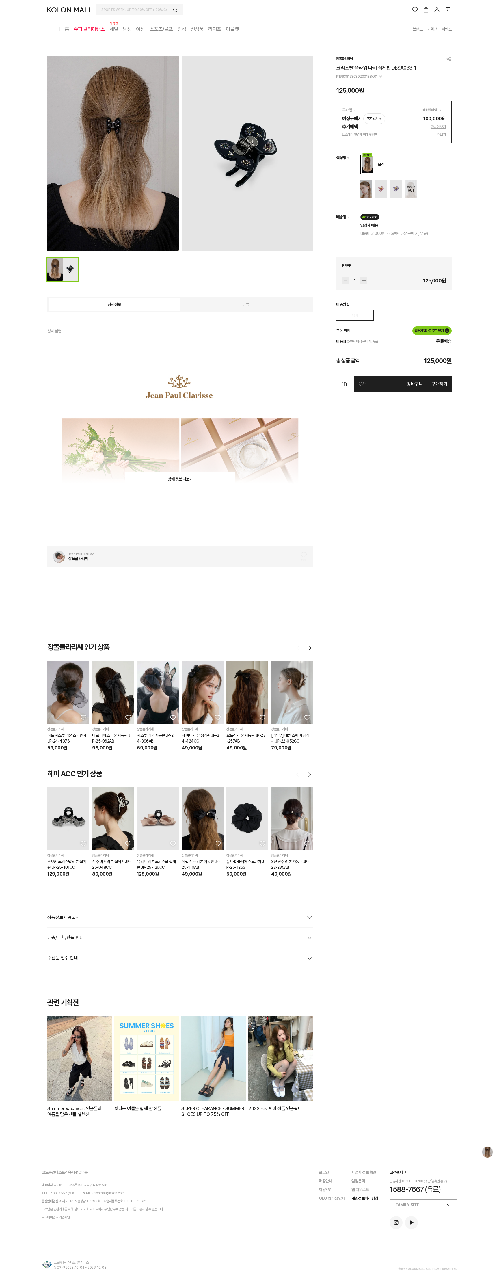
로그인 (324, 1172)
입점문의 (358, 1181)
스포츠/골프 (161, 29)
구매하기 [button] (439, 384)
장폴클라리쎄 (344, 59)
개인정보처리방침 (364, 1198)
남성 (127, 29)
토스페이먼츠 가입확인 (56, 1217)
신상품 (197, 29)
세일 (113, 28)
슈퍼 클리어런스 (89, 29)
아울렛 (232, 29)
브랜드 (418, 29)
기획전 (432, 29)
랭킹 (181, 29)
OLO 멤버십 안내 (332, 1198)
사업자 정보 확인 (363, 1172)
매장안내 (325, 1181)
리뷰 (245, 304)
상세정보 (114, 304)
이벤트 (447, 29)
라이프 (214, 29)
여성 (140, 29)
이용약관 (325, 1189)
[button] (82, 717)
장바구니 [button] (414, 384)
